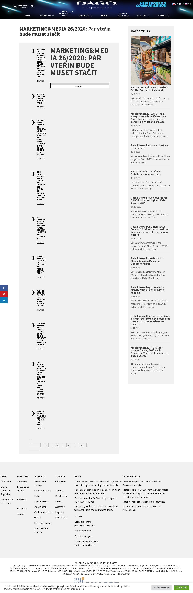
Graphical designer (83, 536)
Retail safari (61, 496)
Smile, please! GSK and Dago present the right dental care (41, 264)
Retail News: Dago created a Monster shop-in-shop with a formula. (147, 289)
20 (77, 444)
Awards (20, 513)
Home (28, 16)
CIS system (60, 481)
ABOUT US (22, 476)
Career (141, 16)
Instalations (61, 517)
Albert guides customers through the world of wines (41, 298)
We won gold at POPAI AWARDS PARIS (41, 98)
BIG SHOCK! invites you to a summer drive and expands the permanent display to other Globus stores (41, 378)
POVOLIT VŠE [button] (181, 587)
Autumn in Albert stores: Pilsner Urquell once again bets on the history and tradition (41, 63)
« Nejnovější (34, 443)
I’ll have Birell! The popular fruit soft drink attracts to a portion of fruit (41, 334)
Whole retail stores (43, 512)
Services (83, 16)
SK (189, 4)
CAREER (78, 516)
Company (22, 481)
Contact (163, 16)
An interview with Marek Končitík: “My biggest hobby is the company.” (41, 228)
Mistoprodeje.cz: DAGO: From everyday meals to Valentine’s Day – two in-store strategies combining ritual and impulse (148, 117)
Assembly (60, 506)
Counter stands (41, 501)
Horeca (37, 517)
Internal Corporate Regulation (6, 490)
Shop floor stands (42, 490)
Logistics (59, 512)
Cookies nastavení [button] (161, 587)
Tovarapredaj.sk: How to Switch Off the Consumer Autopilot (149, 89)
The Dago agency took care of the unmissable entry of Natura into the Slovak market (41, 186)
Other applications (43, 523)
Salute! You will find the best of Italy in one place (41, 418)
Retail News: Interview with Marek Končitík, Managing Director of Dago (147, 260)
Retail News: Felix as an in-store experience (149, 147)
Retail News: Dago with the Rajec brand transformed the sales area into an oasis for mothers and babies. (150, 320)
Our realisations (65, 13)
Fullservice (22, 508)
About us (45, 16)
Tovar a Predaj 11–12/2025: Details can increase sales (146, 173)
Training (59, 490)
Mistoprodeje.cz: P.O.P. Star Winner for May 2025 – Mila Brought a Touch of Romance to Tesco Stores (149, 351)
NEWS (77, 476)
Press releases (123, 15)
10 (72, 444)
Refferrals (22, 499)
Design (58, 501)
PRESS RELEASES (131, 476)
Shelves (37, 496)
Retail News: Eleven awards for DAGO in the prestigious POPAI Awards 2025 (149, 200)
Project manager (82, 530)
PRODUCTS (39, 476)
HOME (4, 476)
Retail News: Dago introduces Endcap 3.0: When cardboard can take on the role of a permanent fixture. (150, 230)
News (104, 16)
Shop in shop (40, 506)
